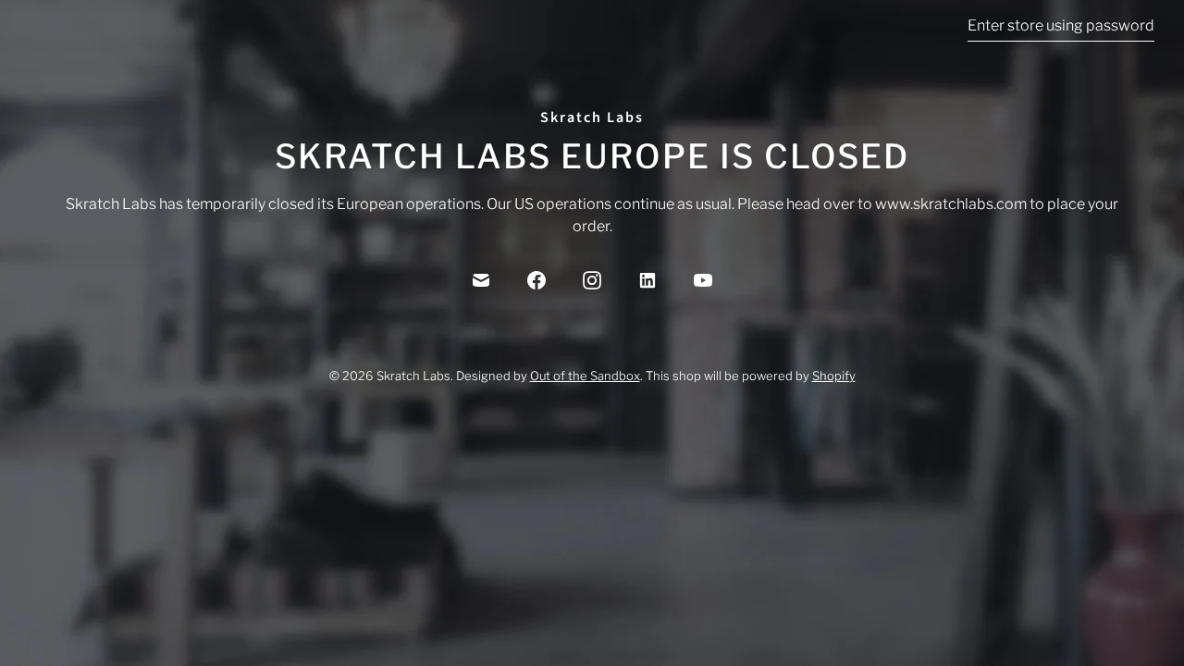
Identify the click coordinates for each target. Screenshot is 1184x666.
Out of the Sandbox (585, 375)
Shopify (834, 375)
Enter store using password (1061, 25)
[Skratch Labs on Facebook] (536, 280)
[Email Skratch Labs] (481, 280)
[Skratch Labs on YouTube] (703, 280)
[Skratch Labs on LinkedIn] (647, 280)
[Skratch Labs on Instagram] (592, 280)
